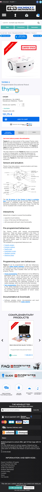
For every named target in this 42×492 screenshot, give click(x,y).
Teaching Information (8, 466)
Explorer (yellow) (9, 247)
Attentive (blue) (9, 255)
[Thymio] (10, 89)
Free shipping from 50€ (9, 464)
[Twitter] (40, 2)
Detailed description (8, 133)
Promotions (20, 27)
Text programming (10, 285)
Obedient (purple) (9, 253)
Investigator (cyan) (10, 251)
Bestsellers (34, 27)
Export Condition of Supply (10, 462)
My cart (38, 16)
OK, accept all (16, 488)
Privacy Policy (5, 471)
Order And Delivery (7, 467)
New (7, 27)
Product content (21, 133)
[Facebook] (37, 2)
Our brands (4, 477)
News (3, 475)
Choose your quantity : (10, 105)
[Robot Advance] (21, 8)
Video (34, 132)
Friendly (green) (9, 245)
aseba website (25, 302)
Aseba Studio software (16, 266)
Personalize (29, 488)
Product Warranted (7, 469)
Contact (3, 473)
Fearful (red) (8, 249)
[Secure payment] (21, 124)
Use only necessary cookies (22, 490)
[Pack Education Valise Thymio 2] (21, 332)
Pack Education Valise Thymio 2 (21, 345)
